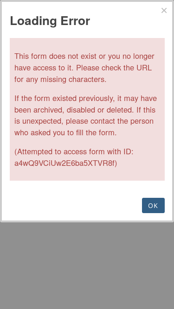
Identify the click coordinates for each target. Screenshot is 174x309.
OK (153, 205)
